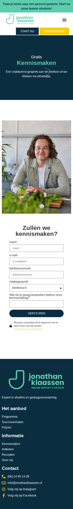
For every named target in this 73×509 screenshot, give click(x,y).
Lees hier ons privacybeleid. (28, 329)
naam (13, 242)
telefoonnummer (20, 268)
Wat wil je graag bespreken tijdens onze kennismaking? (35, 296)
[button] (64, 20)
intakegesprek (18, 281)
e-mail (13, 255)
